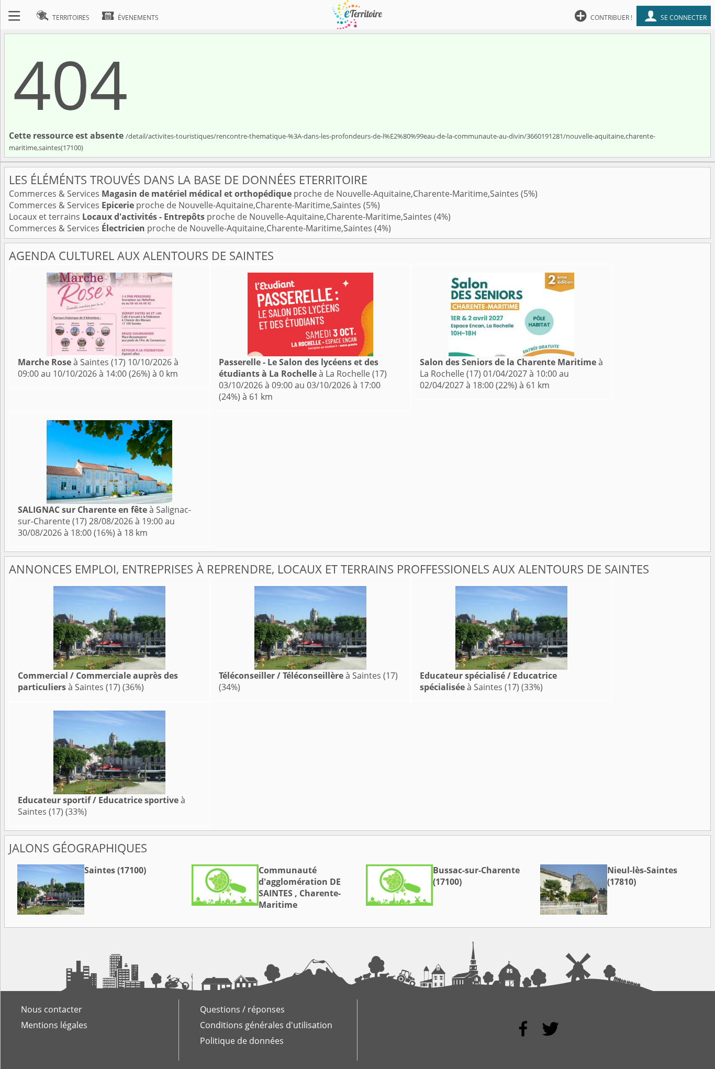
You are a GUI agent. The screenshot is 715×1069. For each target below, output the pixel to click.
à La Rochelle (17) (303, 367)
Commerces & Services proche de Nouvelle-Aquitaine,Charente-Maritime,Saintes (265, 193)
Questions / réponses (242, 1009)
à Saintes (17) (72, 362)
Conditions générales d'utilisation (266, 1025)
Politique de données (242, 1041)
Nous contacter (51, 1009)
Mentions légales (54, 1025)
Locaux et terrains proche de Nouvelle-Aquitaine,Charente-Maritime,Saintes (221, 216)
